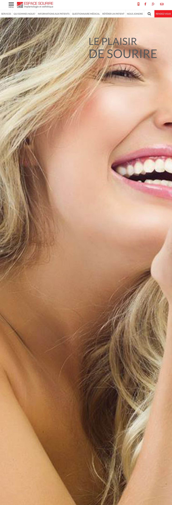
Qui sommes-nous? (24, 14)
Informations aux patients (54, 14)
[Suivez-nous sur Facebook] (145, 4)
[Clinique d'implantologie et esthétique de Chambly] (35, 5)
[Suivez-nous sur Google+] (153, 4)
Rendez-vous (163, 14)
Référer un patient (113, 14)
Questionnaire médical (86, 14)
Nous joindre (135, 14)
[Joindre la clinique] (160, 4)
